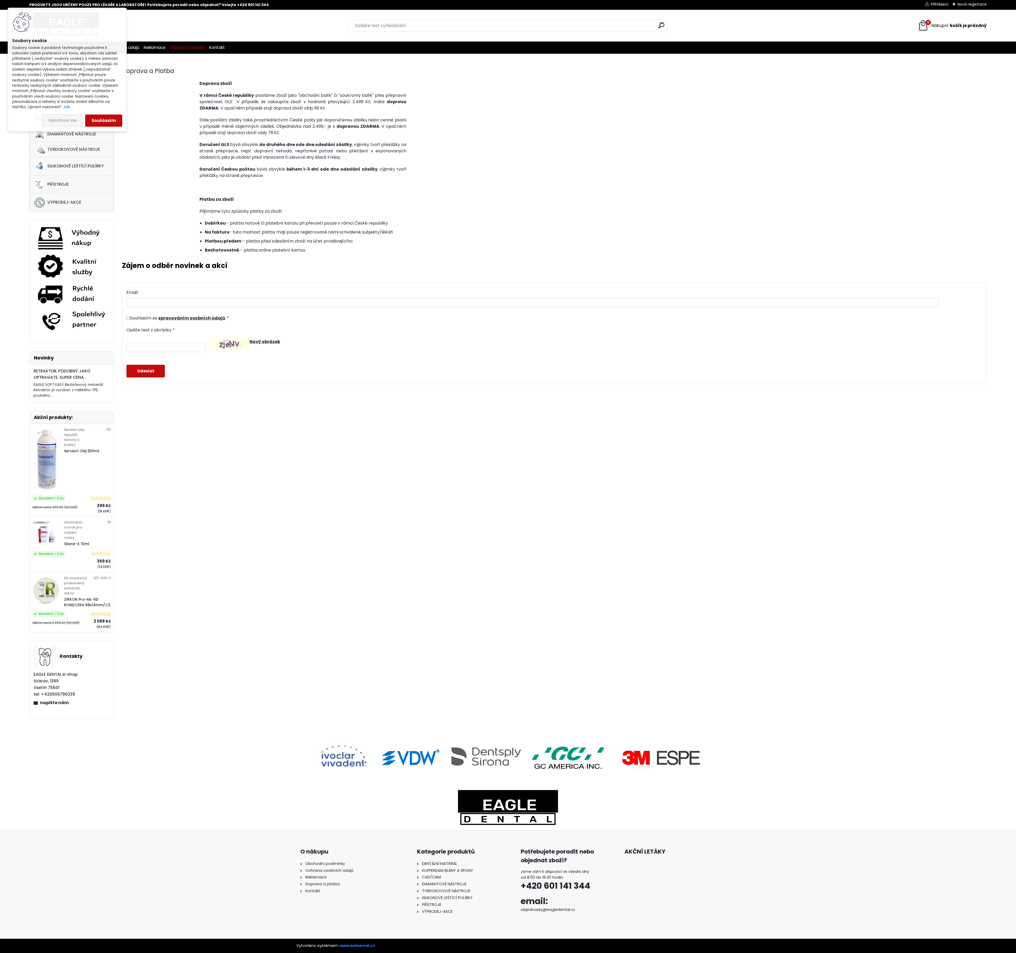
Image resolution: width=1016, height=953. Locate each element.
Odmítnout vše (62, 120)
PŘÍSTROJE (58, 184)
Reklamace (155, 47)
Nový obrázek (265, 342)
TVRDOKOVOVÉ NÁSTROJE (73, 149)
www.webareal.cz (357, 945)
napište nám (54, 703)
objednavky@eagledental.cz (548, 909)
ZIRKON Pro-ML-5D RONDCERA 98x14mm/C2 (87, 602)
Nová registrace (972, 4)
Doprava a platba (187, 47)
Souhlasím (104, 120)
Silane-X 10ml (76, 543)
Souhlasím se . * (179, 318)
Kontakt (217, 47)
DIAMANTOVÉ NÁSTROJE (71, 134)
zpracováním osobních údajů (191, 318)
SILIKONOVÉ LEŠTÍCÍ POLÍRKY (75, 166)
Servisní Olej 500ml (81, 451)
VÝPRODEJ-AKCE (64, 202)
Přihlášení (939, 4)
